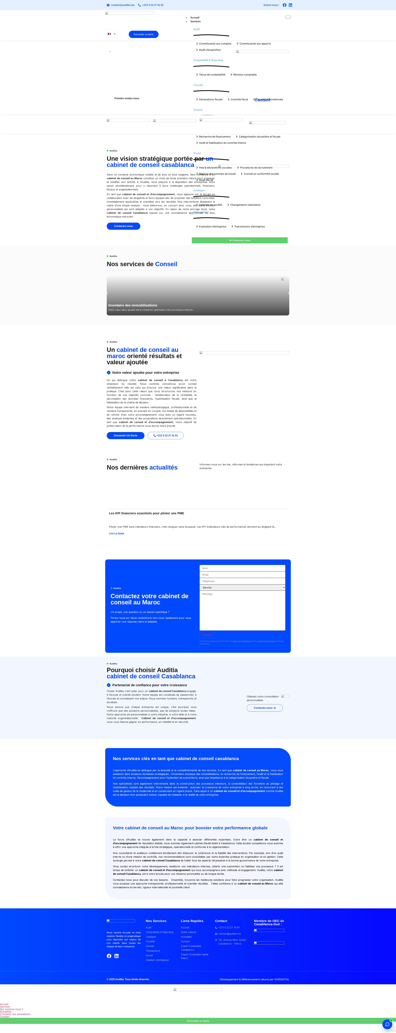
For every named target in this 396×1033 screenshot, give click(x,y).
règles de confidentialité (242, 641)
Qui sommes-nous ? (11, 1009)
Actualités (6, 1011)
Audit (196, 29)
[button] (107, 293)
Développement (229, 979)
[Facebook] (284, 5)
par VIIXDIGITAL (279, 979)
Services (195, 21)
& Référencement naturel (254, 979)
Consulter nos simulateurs (15, 1014)
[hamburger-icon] (288, 17)
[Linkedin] (290, 5)
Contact (4, 1016)
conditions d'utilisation (266, 641)
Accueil (194, 17)
